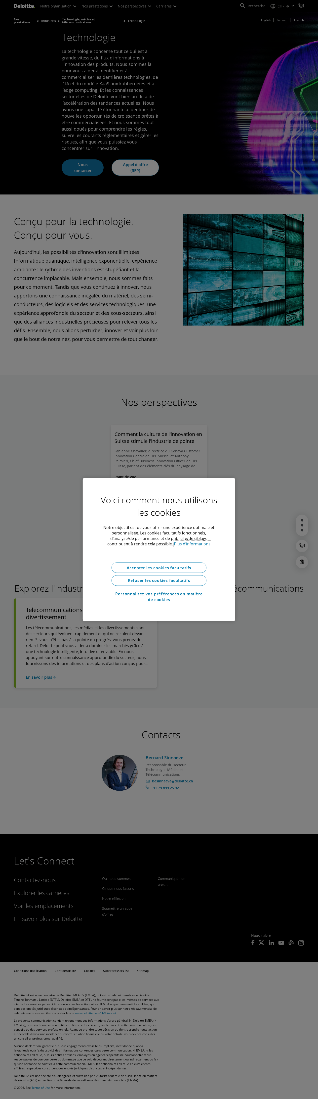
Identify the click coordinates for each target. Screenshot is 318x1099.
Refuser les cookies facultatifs (159, 580)
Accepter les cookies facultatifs (159, 567)
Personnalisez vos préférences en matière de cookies (158, 596)
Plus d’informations (192, 543)
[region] (159, 549)
